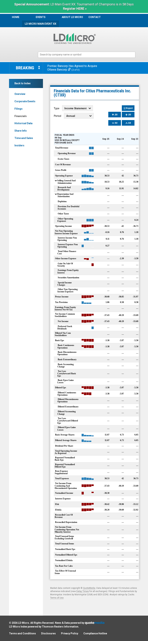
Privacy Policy (69, 633)
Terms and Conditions (22, 633)
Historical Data (23, 123)
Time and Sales (23, 138)
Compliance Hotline (95, 633)
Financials (20, 116)
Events (40, 17)
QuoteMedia (89, 588)
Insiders (19, 145)
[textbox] (88, 54)
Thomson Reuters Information (60, 626)
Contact (94, 17)
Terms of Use (57, 598)
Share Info (20, 130)
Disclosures (48, 633)
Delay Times (82, 591)
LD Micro (23, 622)
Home (15, 17)
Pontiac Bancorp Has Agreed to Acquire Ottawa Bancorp (72, 67)
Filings (18, 108)
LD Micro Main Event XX (40, 23)
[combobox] (86, 55)
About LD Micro (72, 17)
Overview (19, 94)
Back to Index (22, 83)
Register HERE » (75, 8)
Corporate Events (24, 101)
